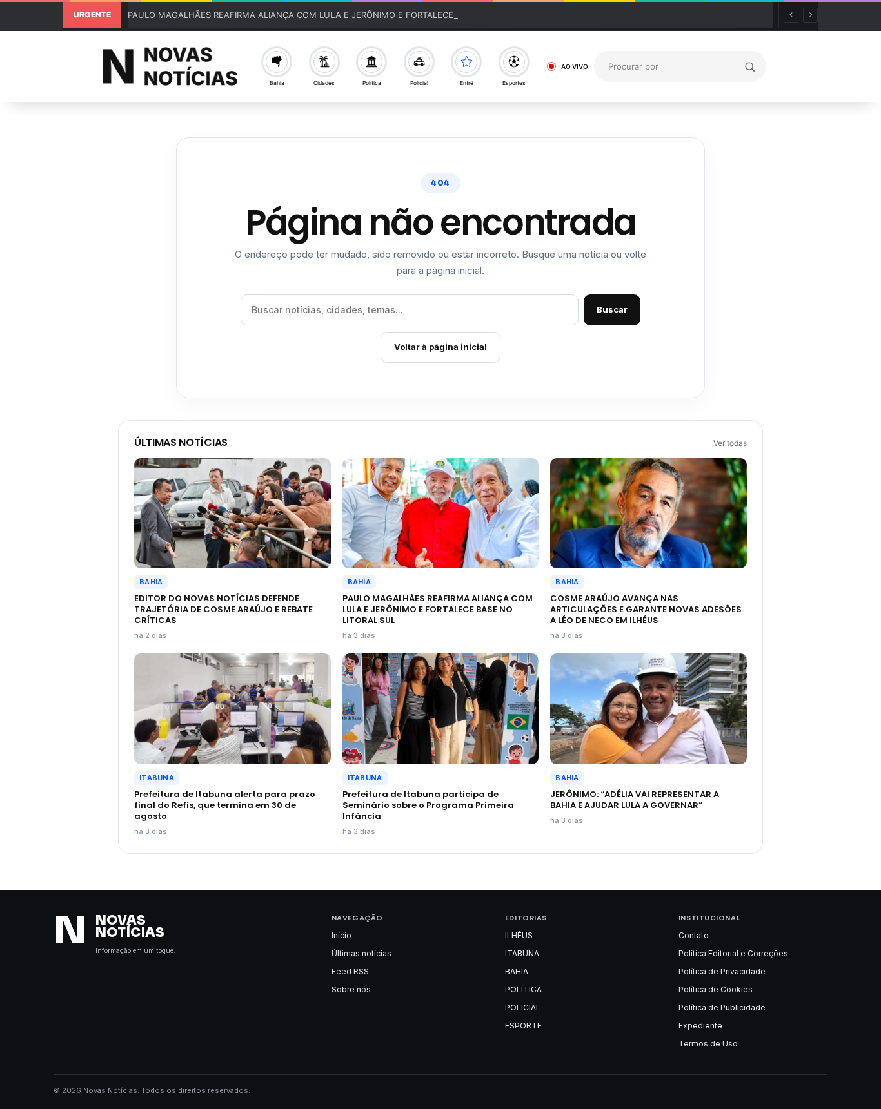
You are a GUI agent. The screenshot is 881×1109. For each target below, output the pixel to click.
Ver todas (730, 443)
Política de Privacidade (722, 971)
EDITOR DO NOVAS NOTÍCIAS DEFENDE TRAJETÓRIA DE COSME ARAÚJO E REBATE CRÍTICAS (223, 609)
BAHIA (151, 581)
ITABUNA (156, 777)
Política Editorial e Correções (733, 953)
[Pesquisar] (750, 66)
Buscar (612, 309)
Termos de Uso (708, 1043)
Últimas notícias (361, 953)
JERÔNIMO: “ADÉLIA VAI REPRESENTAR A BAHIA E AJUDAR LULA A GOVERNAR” (634, 799)
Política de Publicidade (722, 1007)
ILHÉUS (519, 935)
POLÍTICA (523, 989)
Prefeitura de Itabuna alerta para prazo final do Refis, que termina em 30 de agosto (224, 805)
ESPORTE (523, 1025)
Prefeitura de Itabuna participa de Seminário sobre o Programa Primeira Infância (428, 805)
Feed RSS (350, 971)
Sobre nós (351, 989)
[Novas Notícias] (170, 66)
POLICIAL (522, 1007)
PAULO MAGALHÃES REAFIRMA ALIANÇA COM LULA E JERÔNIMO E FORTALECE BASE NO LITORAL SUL (338, 15)
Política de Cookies (715, 989)
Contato (693, 935)
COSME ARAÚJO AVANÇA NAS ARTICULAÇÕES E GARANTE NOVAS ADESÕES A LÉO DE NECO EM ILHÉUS (646, 609)
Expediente (700, 1025)
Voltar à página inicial (440, 347)
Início (341, 935)
